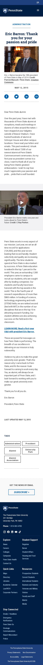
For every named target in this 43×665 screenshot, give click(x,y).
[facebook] (6, 96)
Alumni (12, 451)
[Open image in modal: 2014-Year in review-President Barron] (21, 59)
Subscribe (20, 492)
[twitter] (16, 96)
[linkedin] (26, 96)
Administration (21, 24)
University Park (30, 450)
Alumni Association (13, 459)
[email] (36, 96)
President (30, 443)
